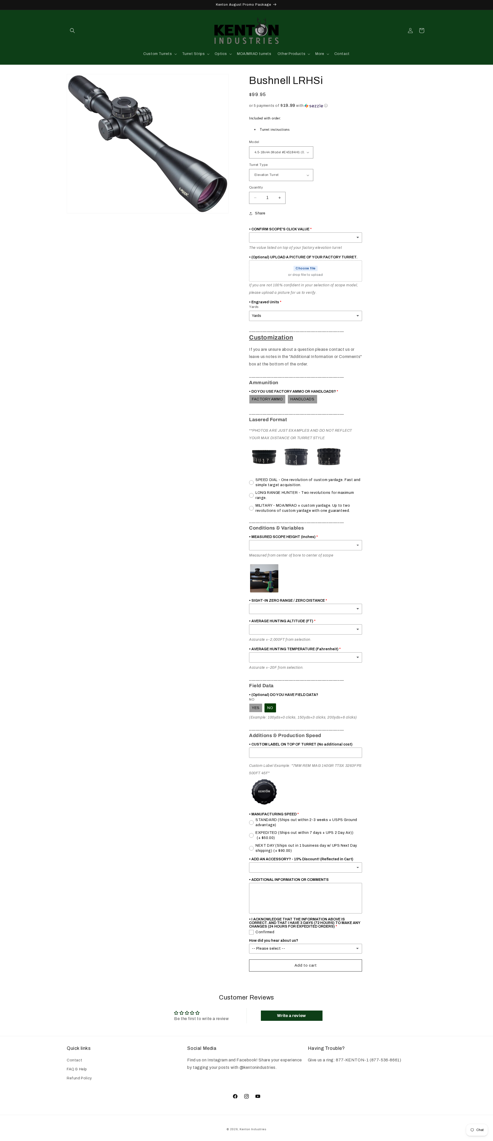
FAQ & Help (77, 1069)
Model (254, 142)
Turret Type (258, 165)
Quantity (256, 187)
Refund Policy (79, 1078)
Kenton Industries (253, 1129)
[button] (72, 30)
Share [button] (260, 213)
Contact (74, 1060)
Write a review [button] (291, 1015)
